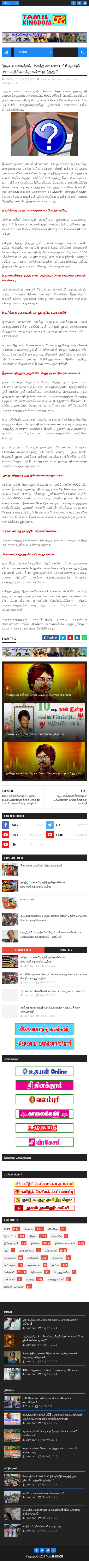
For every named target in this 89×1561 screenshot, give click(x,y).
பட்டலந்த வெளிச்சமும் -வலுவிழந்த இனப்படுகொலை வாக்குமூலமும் (51, 1511)
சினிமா (55, 1265)
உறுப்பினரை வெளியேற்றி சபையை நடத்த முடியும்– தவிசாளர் (52, 991)
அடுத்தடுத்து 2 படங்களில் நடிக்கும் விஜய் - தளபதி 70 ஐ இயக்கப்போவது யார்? (53, 1338)
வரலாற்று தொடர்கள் (14, 1286)
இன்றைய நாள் (11, 1243)
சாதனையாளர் (34, 1265)
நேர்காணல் (36, 1272)
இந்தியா (33, 1236)
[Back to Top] (53, 1550)
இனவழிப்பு (56, 1236)
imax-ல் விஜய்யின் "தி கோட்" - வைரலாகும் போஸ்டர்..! (51, 1370)
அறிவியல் (53, 1228)
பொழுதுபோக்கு (62, 1272)
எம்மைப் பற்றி (27, 899)
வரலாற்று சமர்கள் (55, 1279)
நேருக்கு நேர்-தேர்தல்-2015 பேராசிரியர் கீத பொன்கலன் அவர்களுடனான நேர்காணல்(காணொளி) (53, 1416)
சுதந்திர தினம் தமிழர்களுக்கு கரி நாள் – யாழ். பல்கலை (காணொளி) (50, 1009)
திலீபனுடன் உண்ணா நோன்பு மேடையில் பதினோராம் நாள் (38, 694)
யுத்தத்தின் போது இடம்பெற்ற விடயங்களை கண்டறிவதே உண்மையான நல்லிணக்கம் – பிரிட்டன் (50, 934)
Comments (66, 950)
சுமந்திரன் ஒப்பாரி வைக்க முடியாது (42, 1526)
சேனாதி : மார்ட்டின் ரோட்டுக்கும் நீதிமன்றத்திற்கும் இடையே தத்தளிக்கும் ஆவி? (50, 1478)
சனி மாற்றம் (10, 1265)
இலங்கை (57, 79)
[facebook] (73, 3)
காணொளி (33, 1257)
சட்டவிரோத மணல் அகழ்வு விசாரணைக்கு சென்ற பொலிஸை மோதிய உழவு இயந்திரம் (53, 976)
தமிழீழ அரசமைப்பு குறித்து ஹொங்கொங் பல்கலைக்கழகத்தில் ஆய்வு (42, 884)
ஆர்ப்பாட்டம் (10, 1236)
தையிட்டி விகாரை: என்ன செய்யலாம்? (43, 1493)
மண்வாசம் (9, 1279)
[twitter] (79, 3)
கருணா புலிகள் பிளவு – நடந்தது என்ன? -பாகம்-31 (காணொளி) (50, 1450)
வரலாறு (30, 1279)
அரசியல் (45, 79)
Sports (7, 1228)
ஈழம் (6, 1250)
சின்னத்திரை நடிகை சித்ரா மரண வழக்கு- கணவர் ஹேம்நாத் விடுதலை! (50, 1355)
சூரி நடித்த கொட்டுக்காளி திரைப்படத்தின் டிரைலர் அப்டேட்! (50, 1321)
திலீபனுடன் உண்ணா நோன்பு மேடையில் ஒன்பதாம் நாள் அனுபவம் (43, 773)
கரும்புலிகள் (10, 1257)
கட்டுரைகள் (70, 79)
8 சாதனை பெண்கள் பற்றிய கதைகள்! (41, 865)
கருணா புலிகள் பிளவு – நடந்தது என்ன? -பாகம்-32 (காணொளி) (50, 1433)
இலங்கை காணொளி (65, 1243)
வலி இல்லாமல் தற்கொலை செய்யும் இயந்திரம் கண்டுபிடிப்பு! (47, 1400)
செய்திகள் (8, 83)
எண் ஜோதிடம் (26, 1250)
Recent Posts (23, 950)
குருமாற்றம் (58, 1257)
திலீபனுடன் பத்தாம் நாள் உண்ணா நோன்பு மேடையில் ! (36, 733)
